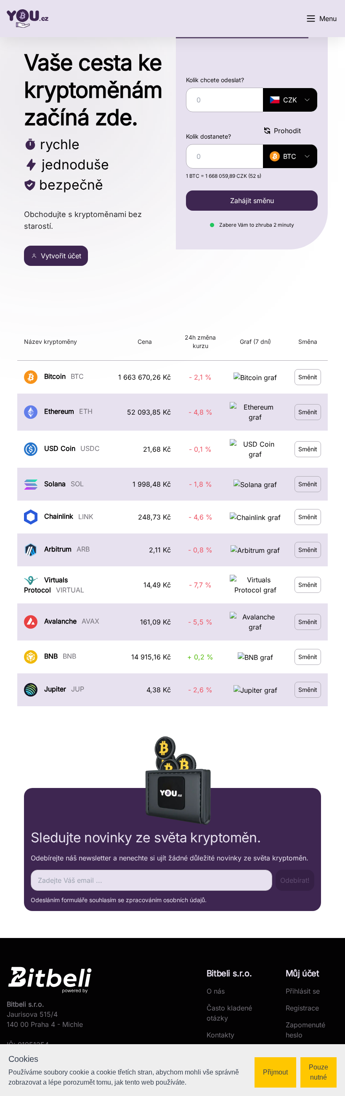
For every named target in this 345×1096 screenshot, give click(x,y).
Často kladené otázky (229, 1013)
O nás (216, 991)
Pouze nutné (318, 1072)
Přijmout (275, 1072)
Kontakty (220, 1035)
